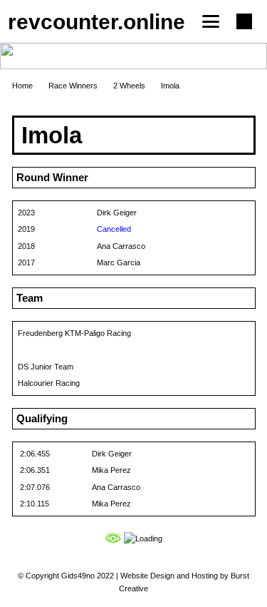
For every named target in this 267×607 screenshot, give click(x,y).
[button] (211, 21)
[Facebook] (244, 21)
